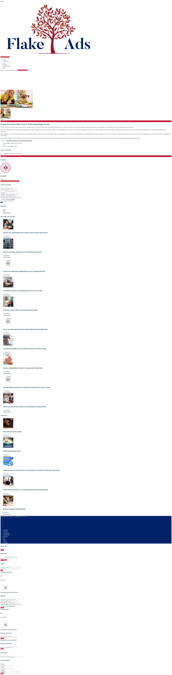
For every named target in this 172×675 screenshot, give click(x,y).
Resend (2, 648)
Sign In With (3, 580)
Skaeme (5, 541)
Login (11, 153)
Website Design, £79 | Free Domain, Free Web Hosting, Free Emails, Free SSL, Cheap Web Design (31, 470)
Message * (3, 192)
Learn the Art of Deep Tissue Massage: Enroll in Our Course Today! (22, 290)
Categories (5, 61)
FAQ (4, 538)
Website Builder (6, 66)
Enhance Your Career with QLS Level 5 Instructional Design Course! (22, 252)
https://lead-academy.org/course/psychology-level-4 (19, 140)
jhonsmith (3, 176)
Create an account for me (7, 200)
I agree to (8, 199)
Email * (2, 188)
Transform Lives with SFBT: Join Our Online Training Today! (20, 310)
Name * (2, 190)
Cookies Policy (6, 534)
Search (2, 673)
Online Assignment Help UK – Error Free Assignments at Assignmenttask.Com (25, 489)
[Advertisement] (41, 80)
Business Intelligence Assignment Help (14, 509)
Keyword (2, 664)
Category (3, 670)
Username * (3, 194)
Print (4, 211)
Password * (3, 196)
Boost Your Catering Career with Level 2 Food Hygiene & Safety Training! (24, 406)
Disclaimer (5, 536)
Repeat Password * (5, 604)
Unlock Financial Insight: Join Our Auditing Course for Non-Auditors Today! (24, 348)
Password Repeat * (5, 197)
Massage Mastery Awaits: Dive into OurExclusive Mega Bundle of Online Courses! (26, 387)
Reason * (3, 558)
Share (4, 209)
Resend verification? (5, 609)
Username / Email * (5, 567)
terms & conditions (11, 199)
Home (4, 59)
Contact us (5, 542)
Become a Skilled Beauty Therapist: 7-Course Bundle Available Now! (23, 368)
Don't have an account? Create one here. (9, 592)
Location (5, 64)
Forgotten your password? (6, 572)
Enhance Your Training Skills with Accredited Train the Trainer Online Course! (25, 232)
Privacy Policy (6, 533)
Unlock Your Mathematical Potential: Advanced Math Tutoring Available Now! (25, 329)
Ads (4, 62)
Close (2, 549)
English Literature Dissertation (12, 451)
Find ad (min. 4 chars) (5, 656)
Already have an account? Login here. (9, 629)
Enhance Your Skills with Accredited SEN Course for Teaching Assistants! (24, 271)
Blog (4, 67)
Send (2, 202)
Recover (2, 638)
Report (5, 560)
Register (7, 153)
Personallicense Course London (12, 431)
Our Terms (5, 531)
